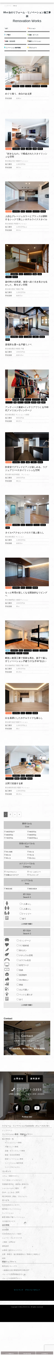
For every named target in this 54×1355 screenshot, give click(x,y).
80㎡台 (22, 86)
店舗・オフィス (33, 35)
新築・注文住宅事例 (12, 1155)
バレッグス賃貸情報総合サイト (13, 1274)
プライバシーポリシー (32, 1290)
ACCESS (27, 1098)
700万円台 (9, 838)
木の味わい (8, 276)
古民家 (34, 274)
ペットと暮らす (27, 336)
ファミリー (44, 86)
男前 (39, 402)
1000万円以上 (16, 211)
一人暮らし (26, 904)
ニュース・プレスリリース (12, 1238)
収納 (15, 402)
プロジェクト (32, 47)
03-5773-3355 (29, 1089)
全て (6, 28)
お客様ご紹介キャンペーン (12, 1250)
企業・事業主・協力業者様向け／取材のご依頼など (21, 1254)
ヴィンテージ (9, 402)
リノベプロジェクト (12, 1167)
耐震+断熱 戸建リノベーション (13, 1217)
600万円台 (32, 835)
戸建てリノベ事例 (11, 1147)
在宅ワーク (20, 402)
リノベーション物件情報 (13, 47)
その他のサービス (8, 1221)
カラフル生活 (29, 524)
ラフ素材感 (43, 399)
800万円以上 (16, 86)
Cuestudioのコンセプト (11, 1205)
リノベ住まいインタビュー (12, 1180)
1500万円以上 (16, 148)
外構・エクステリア (10, 653)
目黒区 (7, 339)
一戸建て (8, 35)
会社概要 (5, 1230)
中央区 (27, 462)
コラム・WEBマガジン (10, 1176)
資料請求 (5, 1246)
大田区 (39, 274)
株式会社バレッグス (9, 1266)
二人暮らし (28, 148)
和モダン (23, 950)
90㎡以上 (32, 858)
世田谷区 (17, 778)
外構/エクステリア (12, 875)
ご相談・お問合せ (8, 1242)
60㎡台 (8, 855)
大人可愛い (24, 990)
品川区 (34, 148)
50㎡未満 (9, 852)
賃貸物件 (23, 975)
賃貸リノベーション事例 (14, 1159)
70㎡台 (31, 855)
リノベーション (8, 1213)
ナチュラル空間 (36, 86)
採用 (3, 1258)
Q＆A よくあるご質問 (10, 1192)
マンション (32, 28)
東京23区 (8, 88)
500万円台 (9, 835)
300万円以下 (10, 832)
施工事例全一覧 (8, 1139)
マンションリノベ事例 (13, 1143)
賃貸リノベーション (34, 41)
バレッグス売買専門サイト (12, 1278)
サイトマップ (18, 1290)
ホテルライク (36, 211)
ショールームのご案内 (10, 1188)
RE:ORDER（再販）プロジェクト (15, 1196)
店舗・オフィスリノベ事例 (15, 1151)
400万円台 (32, 832)
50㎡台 (31, 852)
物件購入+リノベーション (11, 1209)
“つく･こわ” (28, 86)
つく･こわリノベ (35, 872)
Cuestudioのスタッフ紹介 (11, 1234)
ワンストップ (33, 875)
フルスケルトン (36, 399)
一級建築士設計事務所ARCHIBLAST (15, 1270)
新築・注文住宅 (10, 41)
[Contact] (27, 1038)
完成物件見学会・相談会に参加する (15, 1184)
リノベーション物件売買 (14, 1163)
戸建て (7, 274)
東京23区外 (33, 889)
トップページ (7, 1130)
